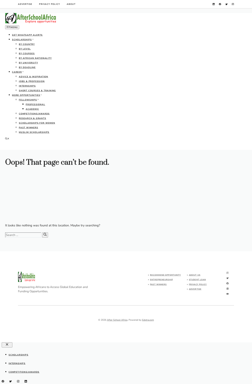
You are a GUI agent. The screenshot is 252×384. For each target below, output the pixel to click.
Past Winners (28, 127)
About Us (194, 275)
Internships (27, 86)
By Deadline (27, 67)
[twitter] (226, 4)
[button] (7, 139)
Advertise (25, 4)
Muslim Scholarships (34, 132)
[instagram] (233, 4)
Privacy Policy (49, 4)
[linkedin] (214, 4)
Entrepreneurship (161, 279)
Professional (35, 104)
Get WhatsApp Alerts (27, 35)
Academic (32, 109)
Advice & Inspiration (33, 76)
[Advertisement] (108, 196)
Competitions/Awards (34, 113)
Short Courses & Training (37, 90)
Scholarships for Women (37, 123)
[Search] (45, 235)
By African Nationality (35, 58)
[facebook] (220, 4)
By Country (27, 44)
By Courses (27, 53)
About (71, 4)
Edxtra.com (148, 320)
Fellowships (28, 99)
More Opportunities (26, 95)
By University (28, 62)
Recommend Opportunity (165, 275)
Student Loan (197, 279)
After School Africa (117, 320)
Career (17, 72)
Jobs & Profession (32, 81)
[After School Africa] (31, 22)
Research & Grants (32, 118)
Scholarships (22, 39)
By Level (25, 49)
